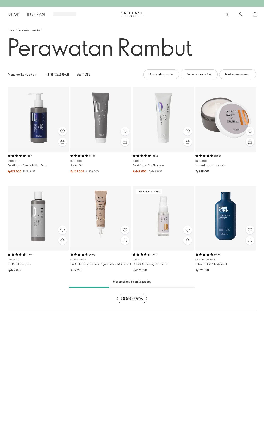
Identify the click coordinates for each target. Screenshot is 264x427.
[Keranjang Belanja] (255, 14)
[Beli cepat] (62, 142)
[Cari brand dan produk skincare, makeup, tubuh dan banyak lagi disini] (226, 14)
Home (11, 30)
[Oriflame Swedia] (132, 14)
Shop (14, 14)
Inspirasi (36, 14)
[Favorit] (62, 131)
